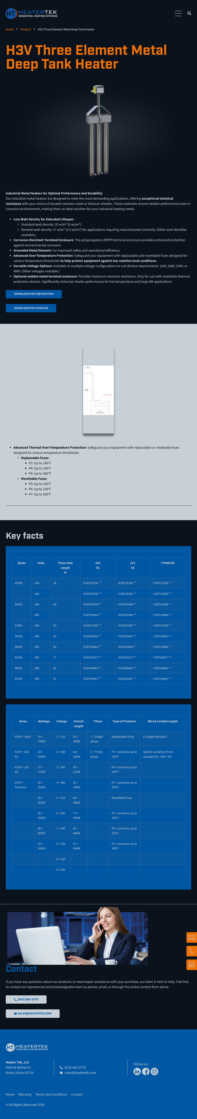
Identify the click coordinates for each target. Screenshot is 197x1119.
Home (10, 29)
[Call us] (191, 951)
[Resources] (191, 965)
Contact (77, 1095)
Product (25, 29)
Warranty (25, 1095)
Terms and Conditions (51, 1095)
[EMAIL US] (191, 937)
